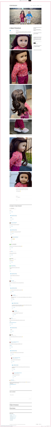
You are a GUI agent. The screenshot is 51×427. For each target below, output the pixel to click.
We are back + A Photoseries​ (12, 414)
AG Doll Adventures (13, 5)
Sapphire (10, 31)
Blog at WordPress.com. (15, 424)
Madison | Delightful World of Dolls (16, 357)
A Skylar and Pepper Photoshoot (12, 418)
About (40, 5)
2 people (12, 247)
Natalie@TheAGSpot (13, 265)
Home (31, 5)
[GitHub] (39, 424)
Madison (11, 345)
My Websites (38, 5)
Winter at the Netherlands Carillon (13, 417)
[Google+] (38, 424)
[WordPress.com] (40, 424)
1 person (13, 291)
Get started (30, 0)
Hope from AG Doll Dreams (14, 222)
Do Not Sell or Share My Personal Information (21, 424)
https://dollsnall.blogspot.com (13, 384)
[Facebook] (37, 424)
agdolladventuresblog (14, 215)
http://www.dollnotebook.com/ (13, 322)
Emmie (12, 251)
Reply (11, 220)
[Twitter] (36, 424)
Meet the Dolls (34, 5)
